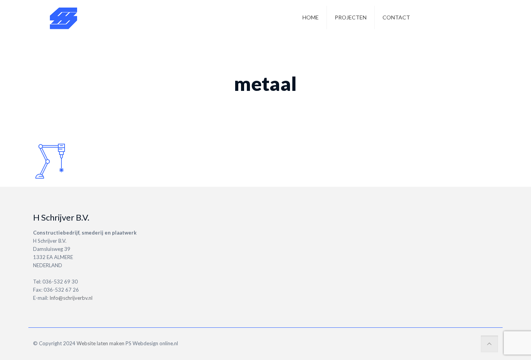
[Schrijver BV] (64, 17)
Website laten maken (99, 343)
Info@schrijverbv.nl (71, 298)
